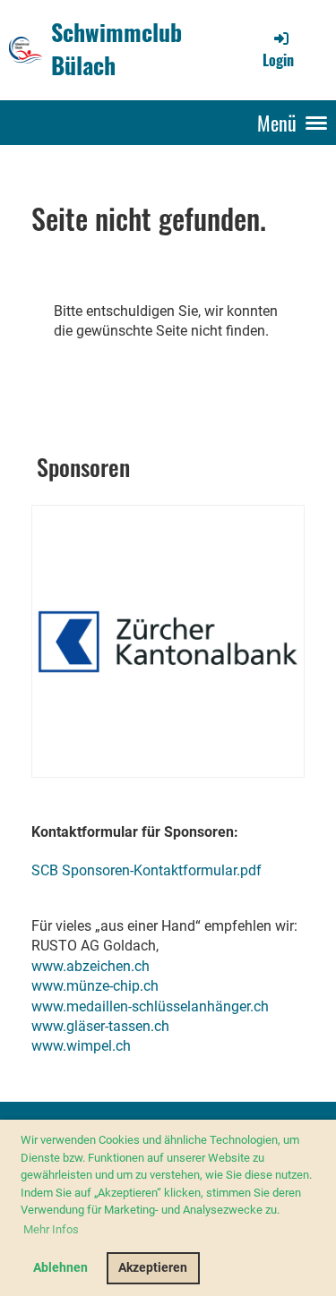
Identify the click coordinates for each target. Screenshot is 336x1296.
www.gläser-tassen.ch (100, 1026)
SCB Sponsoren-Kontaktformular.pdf (146, 870)
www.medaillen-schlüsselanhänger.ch (150, 1006)
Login (278, 59)
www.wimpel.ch (81, 1045)
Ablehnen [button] (60, 1267)
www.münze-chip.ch (95, 985)
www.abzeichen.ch (90, 966)
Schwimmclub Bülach (116, 49)
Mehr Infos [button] (51, 1229)
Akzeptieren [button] (152, 1267)
